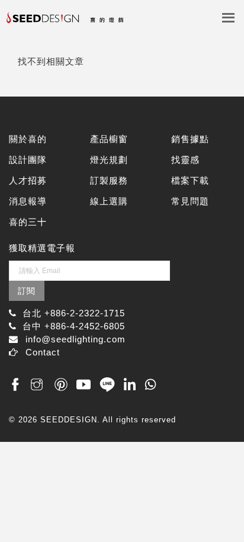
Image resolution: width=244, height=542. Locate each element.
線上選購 (109, 201)
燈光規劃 (109, 160)
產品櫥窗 (109, 139)
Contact (42, 352)
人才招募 (28, 180)
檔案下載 (190, 180)
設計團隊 (28, 160)
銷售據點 (190, 139)
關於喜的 (28, 139)
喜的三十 (28, 222)
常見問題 (190, 201)
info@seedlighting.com (75, 339)
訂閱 (27, 291)
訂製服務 (109, 180)
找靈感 (185, 160)
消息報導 (28, 201)
